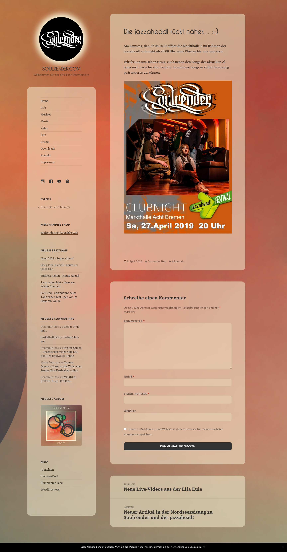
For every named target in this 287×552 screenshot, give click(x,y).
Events (45, 142)
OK (204, 547)
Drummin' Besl (157, 261)
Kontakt (46, 155)
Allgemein (178, 261)
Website (130, 411)
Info (43, 108)
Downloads (48, 148)
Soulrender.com (61, 68)
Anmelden (47, 470)
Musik (44, 121)
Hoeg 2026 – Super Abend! (57, 258)
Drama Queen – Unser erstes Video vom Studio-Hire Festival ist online (61, 352)
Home (44, 101)
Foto (43, 135)
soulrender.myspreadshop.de (59, 232)
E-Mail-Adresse (136, 394)
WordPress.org (50, 490)
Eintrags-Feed (49, 476)
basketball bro (50, 337)
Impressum (48, 162)
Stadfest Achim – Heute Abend (60, 275)
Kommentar (134, 321)
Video (44, 128)
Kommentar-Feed (52, 483)
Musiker (46, 114)
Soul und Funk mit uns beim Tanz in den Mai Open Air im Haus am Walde (59, 297)
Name (129, 376)
